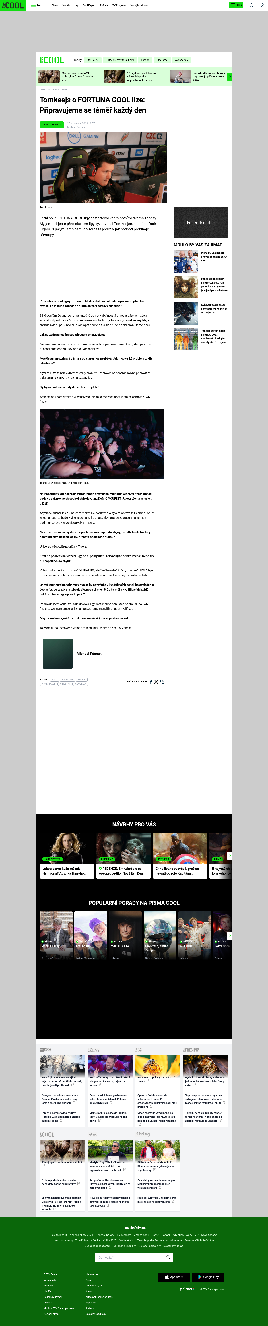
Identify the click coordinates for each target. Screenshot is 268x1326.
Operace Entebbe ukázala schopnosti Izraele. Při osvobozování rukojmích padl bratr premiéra (157, 1101)
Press (89, 1280)
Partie (155, 1235)
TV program (124, 1235)
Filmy (55, 5)
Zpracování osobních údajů (99, 1297)
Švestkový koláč (173, 1246)
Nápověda (91, 1302)
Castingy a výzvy (94, 1285)
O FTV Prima (50, 1274)
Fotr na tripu (84, 946)
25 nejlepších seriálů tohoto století (62, 1162)
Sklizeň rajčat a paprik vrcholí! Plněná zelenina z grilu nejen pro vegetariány (156, 1166)
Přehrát (49, 941)
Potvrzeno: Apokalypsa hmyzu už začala (156, 1079)
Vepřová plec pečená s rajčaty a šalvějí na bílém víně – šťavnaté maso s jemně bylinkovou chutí (203, 1099)
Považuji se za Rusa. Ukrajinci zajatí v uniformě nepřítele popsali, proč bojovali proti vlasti (62, 1081)
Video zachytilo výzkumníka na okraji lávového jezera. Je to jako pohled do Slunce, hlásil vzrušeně (156, 1117)
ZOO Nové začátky (206, 1235)
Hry (76, 5)
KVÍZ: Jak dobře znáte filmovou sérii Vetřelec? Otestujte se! (214, 308)
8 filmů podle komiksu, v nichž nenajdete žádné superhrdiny (59, 1182)
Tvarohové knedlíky (124, 1246)
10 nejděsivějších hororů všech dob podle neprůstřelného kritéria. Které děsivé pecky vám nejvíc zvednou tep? (141, 80)
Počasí (166, 1235)
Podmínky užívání (53, 1297)
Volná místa (50, 1280)
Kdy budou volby (182, 1235)
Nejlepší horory (105, 1235)
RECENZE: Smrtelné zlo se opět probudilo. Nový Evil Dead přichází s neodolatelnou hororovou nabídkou (122, 871)
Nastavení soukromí (96, 1314)
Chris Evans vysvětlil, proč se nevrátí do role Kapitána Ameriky (177, 871)
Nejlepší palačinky (149, 1246)
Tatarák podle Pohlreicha (152, 1240)
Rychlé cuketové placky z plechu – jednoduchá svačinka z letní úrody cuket (205, 1081)
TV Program (119, 5)
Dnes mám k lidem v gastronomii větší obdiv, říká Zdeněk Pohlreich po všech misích (109, 1099)
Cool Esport (89, 5)
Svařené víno (127, 1240)
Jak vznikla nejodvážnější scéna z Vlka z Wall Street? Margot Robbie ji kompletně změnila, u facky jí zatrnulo (61, 1203)
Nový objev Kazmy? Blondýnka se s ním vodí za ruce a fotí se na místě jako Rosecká (110, 1201)
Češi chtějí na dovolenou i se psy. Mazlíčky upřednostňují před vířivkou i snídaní (156, 1184)
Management (92, 1274)
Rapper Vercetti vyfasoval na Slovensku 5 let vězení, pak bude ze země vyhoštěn (110, 1184)
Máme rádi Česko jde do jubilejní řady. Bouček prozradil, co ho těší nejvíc (108, 1117)
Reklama (48, 1285)
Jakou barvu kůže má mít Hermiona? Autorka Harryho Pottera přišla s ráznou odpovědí (63, 871)
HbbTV (47, 1291)
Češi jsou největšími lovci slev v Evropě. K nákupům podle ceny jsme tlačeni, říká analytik (60, 1099)
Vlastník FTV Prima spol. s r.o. (59, 1308)
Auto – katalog (63, 1240)
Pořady (104, 5)
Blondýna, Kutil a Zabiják (156, 948)
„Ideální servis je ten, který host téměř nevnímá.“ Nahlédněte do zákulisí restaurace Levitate (203, 1117)
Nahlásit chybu (51, 1314)
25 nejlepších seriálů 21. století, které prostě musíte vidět (77, 77)
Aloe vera (176, 1240)
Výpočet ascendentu (97, 1246)
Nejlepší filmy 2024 (81, 1235)
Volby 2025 (109, 1240)
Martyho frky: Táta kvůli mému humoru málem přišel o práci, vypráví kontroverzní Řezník (107, 1166)
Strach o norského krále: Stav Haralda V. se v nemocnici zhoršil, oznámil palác (61, 1117)
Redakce (90, 1308)
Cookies (48, 1302)
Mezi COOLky (50, 946)
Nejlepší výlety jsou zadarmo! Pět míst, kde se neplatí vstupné (156, 1199)
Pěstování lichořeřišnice (199, 1240)
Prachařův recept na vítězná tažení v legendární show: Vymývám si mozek (110, 1081)
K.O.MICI (186, 946)
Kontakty (90, 1291)
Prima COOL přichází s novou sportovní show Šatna (214, 256)
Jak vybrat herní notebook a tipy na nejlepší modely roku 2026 (209, 77)
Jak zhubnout (59, 1235)
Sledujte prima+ (139, 5)
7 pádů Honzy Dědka (87, 1240)
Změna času (141, 1235)
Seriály (66, 5)
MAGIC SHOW (120, 946)
